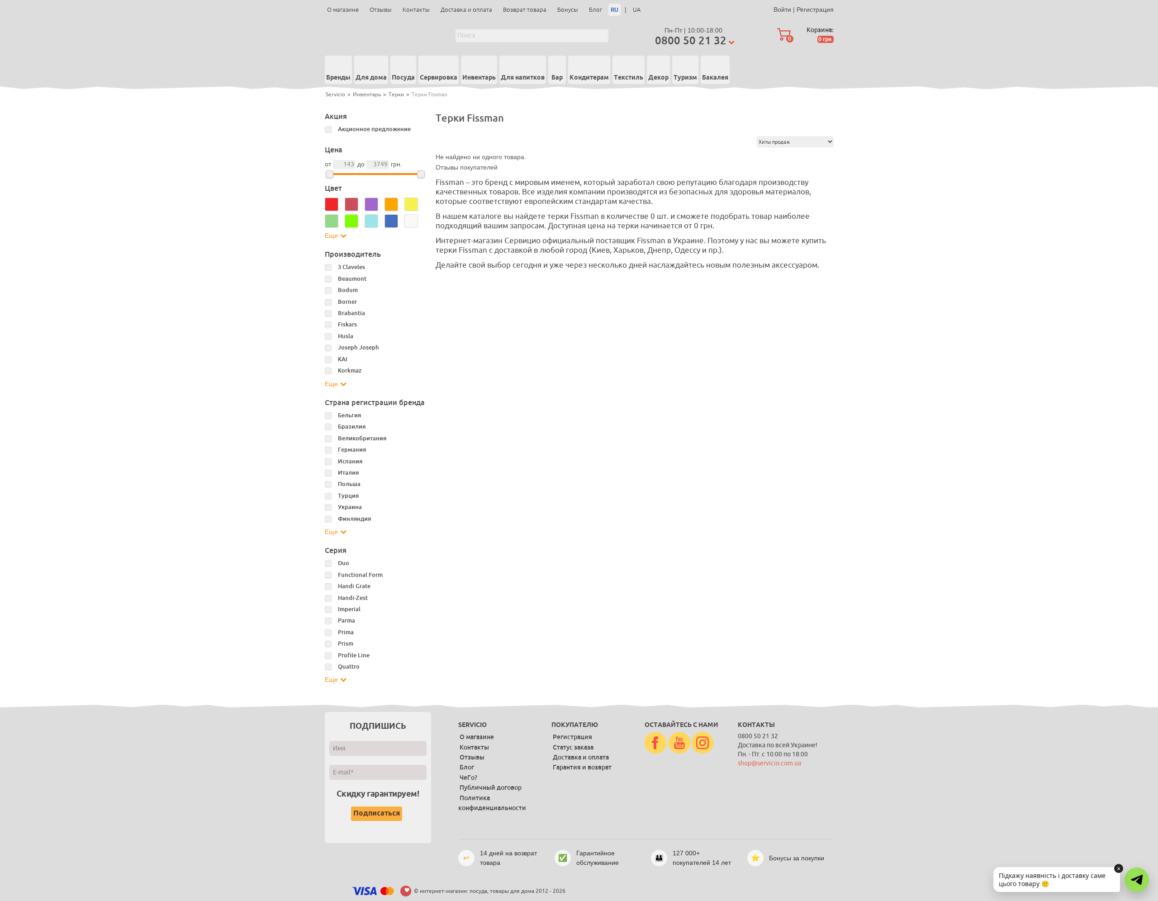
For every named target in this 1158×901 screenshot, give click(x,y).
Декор (658, 78)
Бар (557, 78)
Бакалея (715, 78)
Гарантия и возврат (582, 767)
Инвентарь (479, 78)
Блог (595, 9)
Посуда (403, 78)
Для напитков (523, 78)
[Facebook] (655, 743)
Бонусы (567, 9)
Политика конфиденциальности (492, 803)
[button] (1137, 880)
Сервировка (438, 78)
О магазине (343, 9)
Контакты (416, 9)
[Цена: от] (329, 174)
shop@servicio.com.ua (769, 763)
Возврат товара (524, 9)
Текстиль (628, 78)
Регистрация (815, 9)
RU (614, 10)
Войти (782, 9)
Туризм (685, 78)
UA (637, 9)
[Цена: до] (421, 174)
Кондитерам (589, 78)
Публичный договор (491, 787)
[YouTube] (679, 743)
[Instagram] (702, 743)
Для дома (371, 78)
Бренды (338, 78)
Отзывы (381, 9)
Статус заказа (573, 747)
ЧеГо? (468, 778)
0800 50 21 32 (690, 40)
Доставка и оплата (466, 9)
